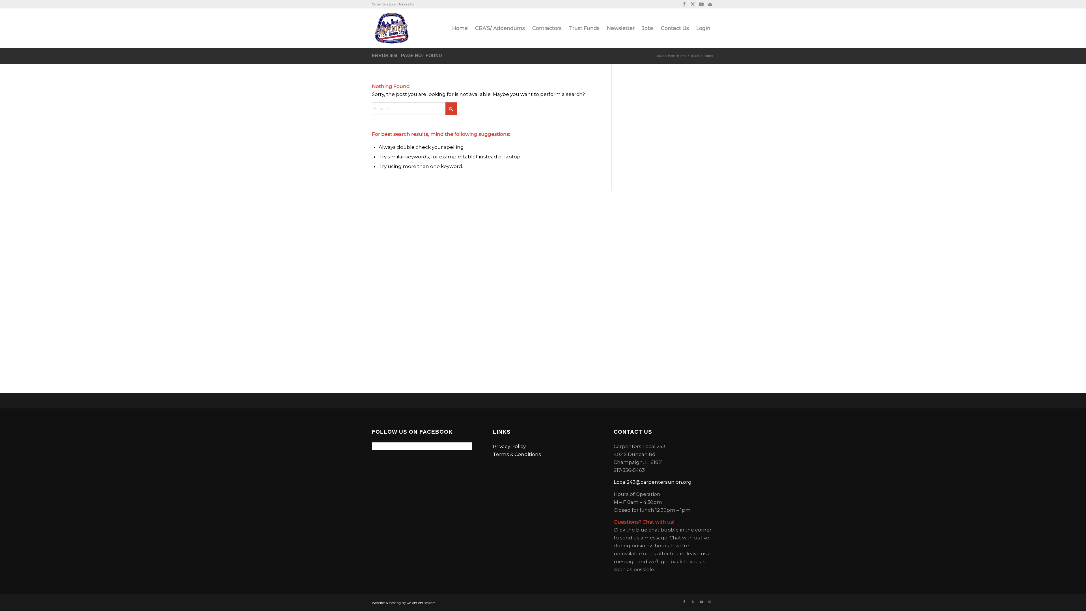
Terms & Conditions (517, 454)
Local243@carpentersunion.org (652, 482)
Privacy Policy (509, 446)
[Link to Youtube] (701, 4)
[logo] (391, 28)
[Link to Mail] (710, 4)
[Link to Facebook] (684, 4)
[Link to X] (693, 4)
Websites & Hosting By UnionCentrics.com (404, 603)
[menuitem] (460, 28)
